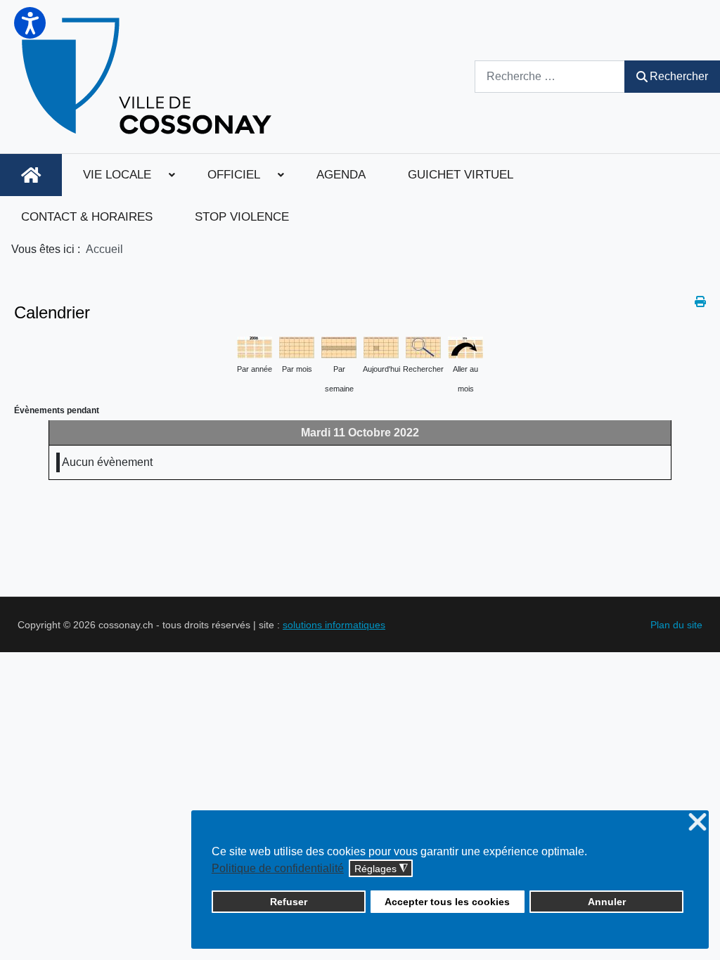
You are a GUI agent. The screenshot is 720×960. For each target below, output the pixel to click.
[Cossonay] (148, 76)
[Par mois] (296, 346)
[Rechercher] (423, 346)
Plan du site (676, 624)
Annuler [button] (607, 901)
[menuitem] (31, 175)
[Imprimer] (700, 302)
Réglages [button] (381, 869)
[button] (30, 23)
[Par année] (254, 346)
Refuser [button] (288, 901)
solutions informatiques (334, 624)
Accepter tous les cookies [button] (447, 901)
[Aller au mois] (465, 346)
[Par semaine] (338, 346)
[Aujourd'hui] (381, 346)
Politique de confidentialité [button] (278, 868)
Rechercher (679, 76)
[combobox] (550, 76)
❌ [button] (697, 823)
